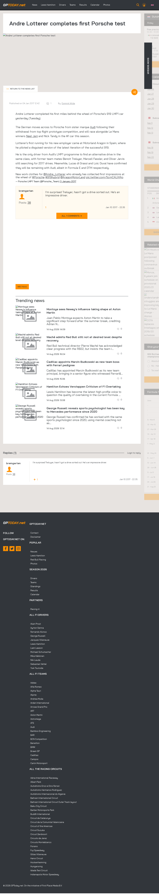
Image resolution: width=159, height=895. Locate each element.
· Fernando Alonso (38, 632)
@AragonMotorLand (72, 177)
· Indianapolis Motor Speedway (44, 874)
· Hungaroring (36, 866)
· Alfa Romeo (36, 687)
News (34, 5)
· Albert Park (35, 782)
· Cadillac (34, 755)
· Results (34, 590)
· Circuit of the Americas (41, 826)
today (14, 5)
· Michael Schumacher (40, 652)
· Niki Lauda (35, 660)
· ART (32, 711)
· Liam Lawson (36, 648)
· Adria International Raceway (44, 778)
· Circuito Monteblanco (40, 842)
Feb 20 (150, 157)
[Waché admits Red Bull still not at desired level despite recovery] (29, 337)
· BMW (32, 747)
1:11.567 (153, 56)
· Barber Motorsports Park (42, 810)
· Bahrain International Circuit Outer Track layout (53, 802)
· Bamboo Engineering (40, 731)
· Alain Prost (35, 624)
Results (83, 5)
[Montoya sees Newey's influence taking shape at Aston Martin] (29, 310)
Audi (92, 127)
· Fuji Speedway (37, 850)
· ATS (32, 723)
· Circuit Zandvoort (38, 834)
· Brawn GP (35, 751)
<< (20, 89)
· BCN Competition (38, 739)
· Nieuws (33, 551)
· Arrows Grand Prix (38, 707)
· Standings (35, 586)
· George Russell (37, 636)
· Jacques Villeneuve (39, 640)
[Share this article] (134, 92)
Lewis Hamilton (48, 5)
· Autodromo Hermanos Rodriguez (46, 790)
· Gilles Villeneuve (38, 854)
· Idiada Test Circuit (39, 870)
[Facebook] (5, 548)
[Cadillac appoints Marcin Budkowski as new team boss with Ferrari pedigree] (29, 363)
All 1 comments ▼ (72, 216)
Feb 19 (150, 152)
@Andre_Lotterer (54, 174)
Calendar (95, 5)
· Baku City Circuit (38, 806)
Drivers (62, 5)
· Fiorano (34, 846)
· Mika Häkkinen (37, 656)
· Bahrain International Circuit (44, 798)
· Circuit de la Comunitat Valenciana (47, 822)
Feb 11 (149, 123)
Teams (73, 5)
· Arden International (39, 703)
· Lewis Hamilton (37, 555)
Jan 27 (150, 94)
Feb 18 (150, 147)
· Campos (34, 759)
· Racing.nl (35, 609)
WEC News (22, 286)
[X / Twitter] (11, 548)
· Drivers (33, 578)
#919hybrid (52, 177)
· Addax (33, 682)
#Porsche (38, 177)
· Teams (33, 582)
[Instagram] (18, 548)
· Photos (33, 563)
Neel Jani (32, 136)
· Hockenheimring (38, 862)
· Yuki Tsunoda (36, 668)
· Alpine (33, 695)
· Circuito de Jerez (38, 838)
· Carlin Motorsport (38, 763)
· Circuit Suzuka (37, 830)
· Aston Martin (36, 715)
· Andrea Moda (36, 699)
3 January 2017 (68, 181)
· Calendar (34, 594)
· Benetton (35, 743)
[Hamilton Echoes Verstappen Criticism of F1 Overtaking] (29, 387)
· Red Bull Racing (38, 559)
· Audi (32, 727)
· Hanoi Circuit (36, 858)
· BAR (32, 735)
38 (29, 202)
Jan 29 (150, 103)
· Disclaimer (35, 537)
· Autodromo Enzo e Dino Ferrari (45, 786)
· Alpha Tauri (35, 691)
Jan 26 (150, 89)
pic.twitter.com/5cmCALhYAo (104, 177)
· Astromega (35, 719)
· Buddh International (40, 814)
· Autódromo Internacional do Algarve (47, 794)
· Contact (34, 533)
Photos (106, 5)
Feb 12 (150, 128)
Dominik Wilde (68, 103)
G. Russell (154, 54)
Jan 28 (150, 98)
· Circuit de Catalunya (40, 818)
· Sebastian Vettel (38, 664)
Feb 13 (150, 133)
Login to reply (134, 453)
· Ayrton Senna (37, 628)
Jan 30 (150, 108)
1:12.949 (154, 38)
